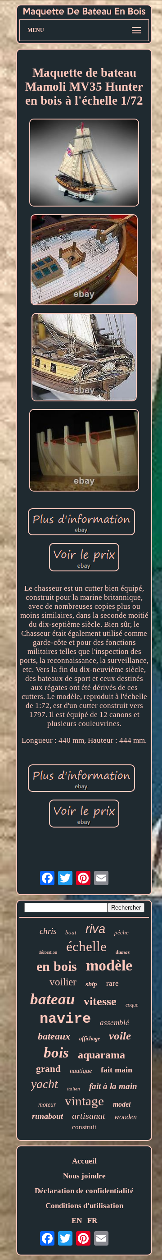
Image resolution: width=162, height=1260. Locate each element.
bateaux (54, 1036)
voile (120, 1036)
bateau (52, 999)
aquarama (101, 1055)
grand (48, 1068)
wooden (125, 1117)
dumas (123, 952)
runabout (47, 1116)
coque (132, 1005)
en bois (56, 966)
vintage (84, 1101)
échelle (86, 946)
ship (91, 984)
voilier (63, 982)
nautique (81, 1070)
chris (48, 931)
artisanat (88, 1116)
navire (65, 1019)
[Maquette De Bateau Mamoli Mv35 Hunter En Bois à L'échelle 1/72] (84, 164)
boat (70, 932)
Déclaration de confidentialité (84, 1190)
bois (56, 1052)
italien (73, 1088)
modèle (109, 965)
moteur (47, 1104)
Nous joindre (84, 1176)
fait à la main (113, 1086)
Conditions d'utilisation (84, 1205)
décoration (48, 952)
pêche (121, 932)
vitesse (100, 1001)
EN (77, 1220)
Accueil (84, 1161)
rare (112, 983)
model (121, 1104)
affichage (89, 1038)
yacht (44, 1084)
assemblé (114, 1022)
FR (92, 1220)
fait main (116, 1069)
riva (95, 929)
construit (84, 1127)
